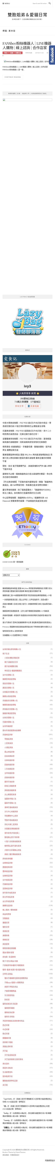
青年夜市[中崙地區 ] (11, 833)
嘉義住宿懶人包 (8, 688)
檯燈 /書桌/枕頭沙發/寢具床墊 (14, 970)
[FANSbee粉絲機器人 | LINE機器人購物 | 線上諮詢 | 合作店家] (27, 61)
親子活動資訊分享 (11, 662)
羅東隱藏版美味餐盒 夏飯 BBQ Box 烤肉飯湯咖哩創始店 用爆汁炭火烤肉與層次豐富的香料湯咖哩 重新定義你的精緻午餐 (27, 457)
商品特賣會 (7, 914)
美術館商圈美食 (10, 790)
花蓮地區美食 (8, 884)
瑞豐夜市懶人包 (10, 799)
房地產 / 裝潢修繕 (9, 957)
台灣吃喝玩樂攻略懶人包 (12, 649)
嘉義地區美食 (8, 867)
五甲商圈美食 (9, 773)
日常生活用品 (8, 974)
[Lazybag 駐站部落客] (27, 323)
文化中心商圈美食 (11, 811)
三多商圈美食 (9, 769)
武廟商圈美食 (9, 777)
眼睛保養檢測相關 (9, 948)
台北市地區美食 (8, 901)
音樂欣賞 (6, 931)
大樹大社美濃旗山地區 (12, 850)
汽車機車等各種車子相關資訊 (13, 965)
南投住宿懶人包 (8, 683)
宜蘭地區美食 (8, 888)
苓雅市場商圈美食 (11, 820)
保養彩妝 (6, 939)
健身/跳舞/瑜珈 (8, 952)
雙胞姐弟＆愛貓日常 (27, 15)
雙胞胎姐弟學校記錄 (10, 1081)
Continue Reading (13, 77)
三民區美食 (8, 743)
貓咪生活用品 (9, 1016)
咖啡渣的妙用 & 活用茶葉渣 (13, 631)
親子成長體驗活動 (11, 666)
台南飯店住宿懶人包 (10, 692)
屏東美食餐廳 (8, 858)
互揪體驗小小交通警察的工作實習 (15, 635)
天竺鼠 (5, 1051)
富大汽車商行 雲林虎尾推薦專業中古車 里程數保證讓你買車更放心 (27, 622)
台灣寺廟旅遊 (8, 726)
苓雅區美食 (8, 739)
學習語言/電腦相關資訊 (13, 670)
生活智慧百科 (8, 1072)
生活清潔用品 (9, 995)
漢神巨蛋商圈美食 (11, 807)
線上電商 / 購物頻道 (10, 910)
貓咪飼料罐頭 (9, 1008)
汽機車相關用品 (10, 991)
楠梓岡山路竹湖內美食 (12, 846)
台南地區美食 (8, 863)
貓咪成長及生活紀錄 (10, 1004)
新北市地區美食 (8, 897)
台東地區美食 (8, 876)
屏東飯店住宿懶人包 (10, 709)
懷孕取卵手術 (8, 1076)
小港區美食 (8, 747)
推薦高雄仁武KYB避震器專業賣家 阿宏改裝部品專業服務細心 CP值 (27, 595)
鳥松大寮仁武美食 (11, 824)
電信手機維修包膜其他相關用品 (16, 978)
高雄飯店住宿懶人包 (10, 700)
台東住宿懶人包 (8, 717)
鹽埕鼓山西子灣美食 (11, 837)
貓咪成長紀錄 (9, 1012)
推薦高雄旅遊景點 (9, 705)
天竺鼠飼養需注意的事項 (13, 1059)
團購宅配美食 (8, 905)
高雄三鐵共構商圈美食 (12, 854)
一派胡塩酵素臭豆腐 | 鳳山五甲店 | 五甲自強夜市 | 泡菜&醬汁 (26, 599)
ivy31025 (28, 53)
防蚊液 (6, 999)
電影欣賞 (6, 927)
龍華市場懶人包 (10, 803)
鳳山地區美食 (9, 752)
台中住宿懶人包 (8, 675)
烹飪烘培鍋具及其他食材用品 (13, 1021)
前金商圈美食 (9, 756)
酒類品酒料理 (8, 1046)
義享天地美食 (9, 782)
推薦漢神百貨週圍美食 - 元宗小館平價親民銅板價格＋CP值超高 (26, 611)
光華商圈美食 (9, 760)
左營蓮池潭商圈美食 (11, 828)
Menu (7, 3)
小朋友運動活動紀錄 (11, 658)
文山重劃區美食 (10, 794)
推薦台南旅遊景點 (9, 696)
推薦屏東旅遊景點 (9, 713)
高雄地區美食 (8, 734)
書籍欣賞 (6, 922)
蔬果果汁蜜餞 (8, 1042)
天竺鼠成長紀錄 (10, 1055)
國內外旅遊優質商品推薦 (12, 730)
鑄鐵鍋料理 (7, 1038)
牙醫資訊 (6, 918)
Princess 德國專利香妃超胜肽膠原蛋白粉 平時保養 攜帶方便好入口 (27, 627)
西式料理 (6, 1025)
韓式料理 (6, 1033)
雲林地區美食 (8, 871)
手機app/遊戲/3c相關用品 (12, 53)
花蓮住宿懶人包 (8, 722)
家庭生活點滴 (8, 1068)
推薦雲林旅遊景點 (9, 679)
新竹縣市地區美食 (9, 893)
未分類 (5, 1085)
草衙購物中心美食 (11, 816)
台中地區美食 (8, 880)
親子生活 (6, 653)
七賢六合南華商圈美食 (12, 841)
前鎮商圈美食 (9, 764)
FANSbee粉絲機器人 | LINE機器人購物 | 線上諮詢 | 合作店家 (27, 45)
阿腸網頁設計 (14, 1155)
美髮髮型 (6, 944)
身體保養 (6, 935)
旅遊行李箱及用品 (11, 987)
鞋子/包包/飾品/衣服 (10, 961)
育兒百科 (6, 1063)
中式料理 (6, 1029)
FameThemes (20, 1152)
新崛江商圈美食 (10, 786)
